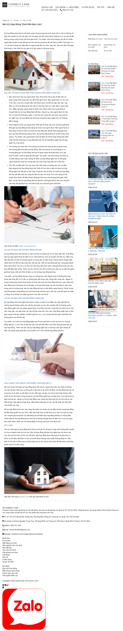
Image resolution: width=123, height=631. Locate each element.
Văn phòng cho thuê (109, 46)
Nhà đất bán (93, 51)
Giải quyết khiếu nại (9, 575)
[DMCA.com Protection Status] (42, 581)
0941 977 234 (68, 10)
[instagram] (7, 585)
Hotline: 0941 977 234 (12, 525)
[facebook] (3, 585)
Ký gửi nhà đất (49, 10)
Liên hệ (111, 7)
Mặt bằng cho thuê (95, 39)
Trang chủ (47, 7)
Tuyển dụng (88, 7)
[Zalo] (24, 609)
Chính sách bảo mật (10, 573)
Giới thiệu (74, 7)
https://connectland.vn (27, 246)
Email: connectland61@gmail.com (17, 530)
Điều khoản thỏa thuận (11, 571)
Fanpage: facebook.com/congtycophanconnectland (23, 534)
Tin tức (101, 7)
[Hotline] (3, 587)
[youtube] (5, 585)
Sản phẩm (60, 7)
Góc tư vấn (27, 20)
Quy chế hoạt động (9, 568)
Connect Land (24, 497)
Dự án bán (108, 51)
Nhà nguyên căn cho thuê (94, 46)
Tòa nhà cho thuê (110, 39)
